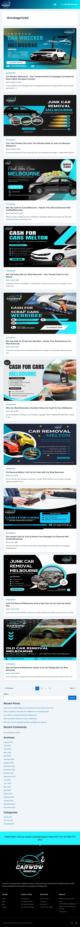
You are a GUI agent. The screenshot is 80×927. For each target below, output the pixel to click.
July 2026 (7, 746)
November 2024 (9, 807)
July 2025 (7, 780)
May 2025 (7, 787)
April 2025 (7, 790)
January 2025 (8, 801)
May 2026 (7, 752)
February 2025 (9, 797)
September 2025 (10, 776)
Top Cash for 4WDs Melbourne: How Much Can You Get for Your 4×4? (29, 708)
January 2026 (8, 763)
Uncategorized (10, 73)
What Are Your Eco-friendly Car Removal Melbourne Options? (25, 722)
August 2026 (8, 742)
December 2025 (9, 766)
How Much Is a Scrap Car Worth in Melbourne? (20, 715)
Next (73, 688)
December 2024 (9, 804)
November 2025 (9, 770)
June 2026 (7, 749)
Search (6, 694)
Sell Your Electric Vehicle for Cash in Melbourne (20, 719)
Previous (8, 688)
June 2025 (7, 783)
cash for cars (8, 820)
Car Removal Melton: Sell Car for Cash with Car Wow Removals (35, 472)
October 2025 (9, 773)
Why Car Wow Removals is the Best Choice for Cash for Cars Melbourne (39, 408)
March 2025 (8, 794)
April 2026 (7, 756)
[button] (55, 4)
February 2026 (9, 759)
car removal (8, 817)
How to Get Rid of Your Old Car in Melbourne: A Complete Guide (26, 711)
